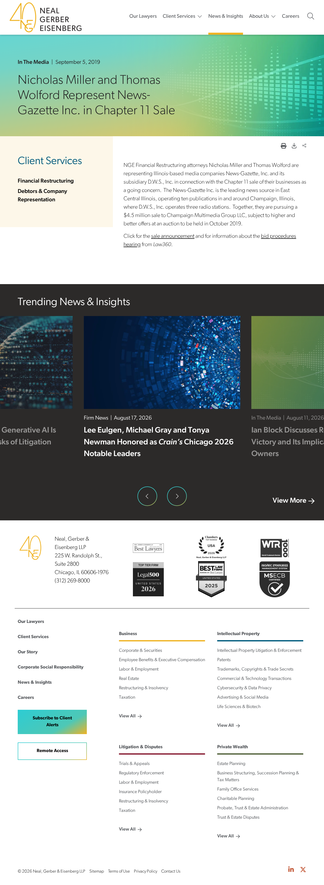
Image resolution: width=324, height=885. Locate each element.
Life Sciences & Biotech (239, 707)
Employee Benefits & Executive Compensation (162, 660)
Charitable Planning (235, 799)
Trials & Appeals (134, 764)
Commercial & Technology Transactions (254, 679)
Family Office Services (237, 789)
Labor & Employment (138, 669)
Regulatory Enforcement (141, 773)
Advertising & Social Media (243, 697)
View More (289, 500)
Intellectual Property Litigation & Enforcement (259, 650)
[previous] (147, 496)
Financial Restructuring (46, 181)
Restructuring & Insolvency (143, 688)
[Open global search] (310, 16)
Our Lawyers (143, 16)
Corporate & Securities (140, 650)
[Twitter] (303, 870)
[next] (177, 496)
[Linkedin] (291, 870)
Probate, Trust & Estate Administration (252, 808)
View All (127, 716)
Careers (290, 16)
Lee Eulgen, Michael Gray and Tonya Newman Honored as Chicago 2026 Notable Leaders (159, 442)
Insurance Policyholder (140, 792)
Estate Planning (231, 764)
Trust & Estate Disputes (238, 817)
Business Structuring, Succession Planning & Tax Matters (258, 776)
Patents (224, 660)
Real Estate (129, 679)
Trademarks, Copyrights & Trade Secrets (255, 669)
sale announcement (172, 236)
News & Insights (225, 16)
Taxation (127, 697)
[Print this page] (283, 146)
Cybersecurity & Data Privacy (244, 688)
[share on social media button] (304, 146)
